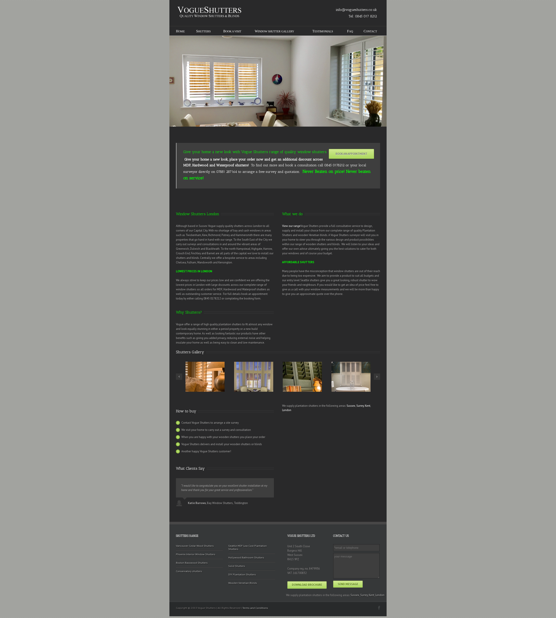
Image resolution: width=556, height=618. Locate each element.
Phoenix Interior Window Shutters (195, 554)
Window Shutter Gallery (274, 31)
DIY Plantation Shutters (242, 574)
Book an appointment (351, 154)
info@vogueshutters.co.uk (356, 10)
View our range (291, 226)
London (286, 410)
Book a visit (232, 31)
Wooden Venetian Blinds (242, 583)
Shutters (203, 31)
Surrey (360, 406)
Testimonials (322, 31)
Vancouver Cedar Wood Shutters (195, 545)
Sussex (351, 406)
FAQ (350, 31)
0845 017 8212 (366, 16)
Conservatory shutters (189, 571)
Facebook (379, 608)
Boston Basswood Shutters (192, 562)
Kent (367, 406)
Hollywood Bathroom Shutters (246, 557)
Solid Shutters (236, 566)
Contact (370, 31)
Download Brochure (307, 585)
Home (180, 31)
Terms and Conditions (255, 608)
